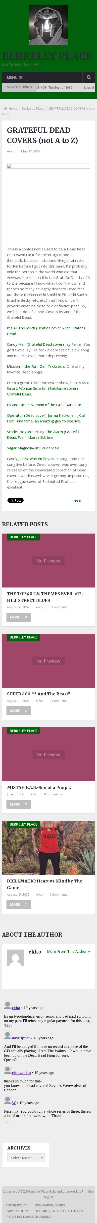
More (15, 617)
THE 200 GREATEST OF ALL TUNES (59, 1211)
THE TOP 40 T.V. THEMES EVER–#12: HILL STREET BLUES (45, 597)
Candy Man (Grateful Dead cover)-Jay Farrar (44, 344)
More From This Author (67, 951)
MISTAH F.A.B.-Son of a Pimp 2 (39, 787)
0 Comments (58, 607)
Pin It (77, 500)
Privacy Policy (17, 1211)
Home (13, 108)
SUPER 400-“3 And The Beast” (38, 693)
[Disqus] (48, 1061)
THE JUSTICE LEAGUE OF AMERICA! (29, 1217)
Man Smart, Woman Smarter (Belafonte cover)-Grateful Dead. (48, 388)
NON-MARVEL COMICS (50, 1205)
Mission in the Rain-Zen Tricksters (36, 366)
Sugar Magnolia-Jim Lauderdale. (33, 447)
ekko (10, 151)
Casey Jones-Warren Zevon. (30, 458)
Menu (12, 77)
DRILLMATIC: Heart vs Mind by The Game (44, 884)
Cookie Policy (16, 1205)
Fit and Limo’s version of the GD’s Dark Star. (44, 404)
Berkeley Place (33, 108)
